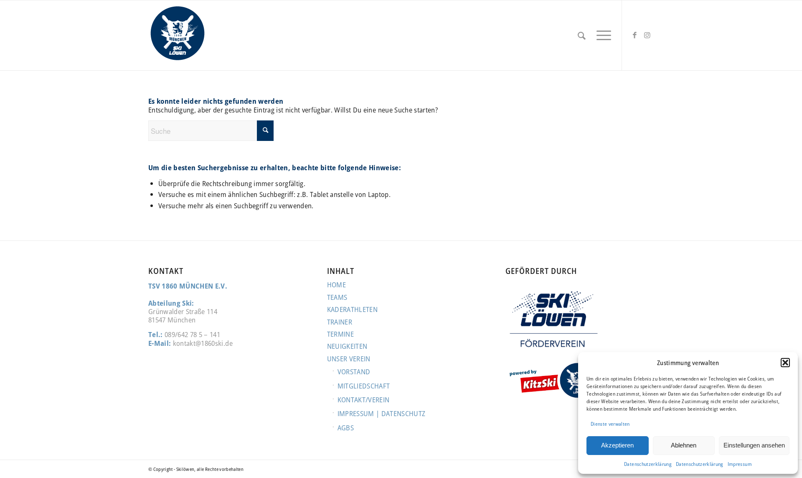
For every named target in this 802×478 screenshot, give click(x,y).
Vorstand (354, 371)
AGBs (346, 427)
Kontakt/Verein (364, 399)
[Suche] (581, 35)
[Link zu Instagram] (647, 35)
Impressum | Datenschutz (382, 413)
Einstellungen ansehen (754, 445)
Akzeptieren (617, 445)
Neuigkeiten (347, 346)
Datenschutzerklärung (648, 464)
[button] (785, 362)
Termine (340, 334)
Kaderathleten (352, 309)
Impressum (740, 464)
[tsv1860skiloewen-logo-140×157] (177, 35)
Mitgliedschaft (364, 386)
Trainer (339, 322)
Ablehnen (683, 445)
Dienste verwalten (610, 423)
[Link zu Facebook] (635, 35)
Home (336, 284)
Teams (337, 297)
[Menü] (601, 35)
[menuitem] (581, 35)
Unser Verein (349, 358)
